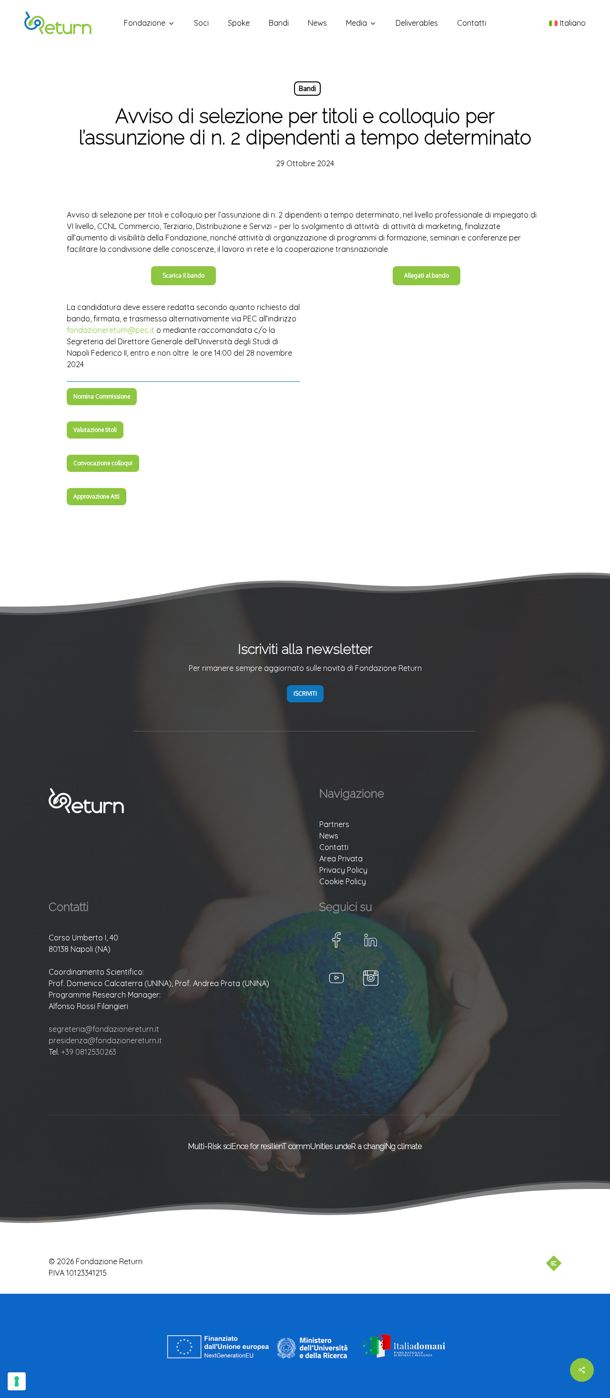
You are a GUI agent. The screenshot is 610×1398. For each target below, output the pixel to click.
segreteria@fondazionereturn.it (104, 1029)
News (328, 835)
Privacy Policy (343, 870)
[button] (183, 275)
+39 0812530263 (88, 1052)
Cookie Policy (342, 881)
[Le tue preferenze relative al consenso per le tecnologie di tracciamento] (17, 1381)
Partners (334, 824)
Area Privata (341, 858)
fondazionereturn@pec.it (110, 330)
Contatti (333, 847)
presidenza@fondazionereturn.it (105, 1040)
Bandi (307, 88)
